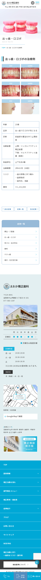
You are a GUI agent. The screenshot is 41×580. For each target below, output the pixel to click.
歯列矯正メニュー (10, 491)
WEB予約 (7, 543)
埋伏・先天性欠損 (10, 260)
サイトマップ (8, 535)
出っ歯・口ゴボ (10, 237)
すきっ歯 (7, 254)
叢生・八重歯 (9, 231)
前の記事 (7, 209)
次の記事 (33, 209)
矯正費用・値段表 (10, 500)
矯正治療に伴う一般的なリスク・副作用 (13, 553)
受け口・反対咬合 (10, 243)
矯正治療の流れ (9, 482)
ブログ (6, 517)
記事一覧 (20, 209)
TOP (3, 48)
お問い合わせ (8, 526)
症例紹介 (6, 508)
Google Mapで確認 (14, 416)
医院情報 (6, 473)
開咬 (6, 249)
